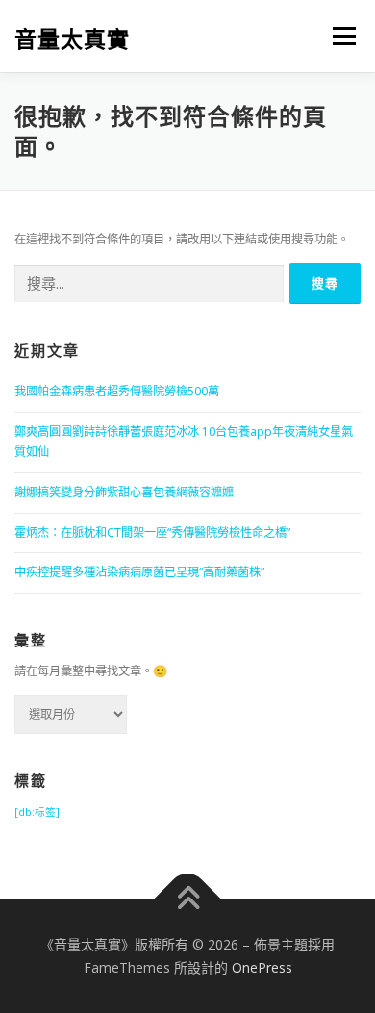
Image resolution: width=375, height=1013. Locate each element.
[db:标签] (37, 812)
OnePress (262, 967)
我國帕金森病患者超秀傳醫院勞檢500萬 (116, 391)
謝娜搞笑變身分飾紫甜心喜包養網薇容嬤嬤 (124, 492)
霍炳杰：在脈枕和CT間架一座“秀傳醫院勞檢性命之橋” (152, 532)
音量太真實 (72, 38)
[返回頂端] (188, 900)
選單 (338, 36)
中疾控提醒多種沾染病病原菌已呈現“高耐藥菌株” (139, 572)
